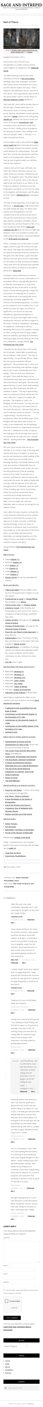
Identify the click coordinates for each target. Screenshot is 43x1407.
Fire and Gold (10, 826)
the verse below (28, 78)
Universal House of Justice (15, 629)
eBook (23, 602)
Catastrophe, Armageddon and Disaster (21, 756)
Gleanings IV (19, 674)
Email (5, 1274)
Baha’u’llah (17, 270)
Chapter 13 (14, 565)
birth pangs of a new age (18, 239)
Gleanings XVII (19, 677)
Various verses (11, 577)
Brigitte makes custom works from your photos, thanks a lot (24, 51)
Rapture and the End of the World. (18, 814)
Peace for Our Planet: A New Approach (20, 632)
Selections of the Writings (15, 692)
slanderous (7, 119)
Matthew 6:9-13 (23, 195)
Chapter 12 (14, 559)
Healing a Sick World (22, 837)
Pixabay (29, 52)
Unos (19, 1403)
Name (5, 1266)
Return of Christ (11, 777)
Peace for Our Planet (13, 790)
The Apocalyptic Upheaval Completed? (20, 759)
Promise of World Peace (14, 626)
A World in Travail (12, 608)
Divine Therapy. (11, 823)
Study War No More (13, 853)
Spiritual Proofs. (11, 732)
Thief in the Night (12, 590)
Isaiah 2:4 (12, 848)
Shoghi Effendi (31, 599)
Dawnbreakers (11, 638)
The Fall (8, 662)
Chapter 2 (14, 574)
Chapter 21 (13, 568)
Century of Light (11, 620)
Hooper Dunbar (30, 605)
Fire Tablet (18, 683)
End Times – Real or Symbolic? (17, 796)
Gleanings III (19, 671)
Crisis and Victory (12, 647)
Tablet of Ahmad (20, 686)
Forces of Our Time (13, 605)
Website (6, 1282)
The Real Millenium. (12, 780)
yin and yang (19, 206)
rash (31, 122)
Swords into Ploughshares (15, 856)
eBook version (19, 644)
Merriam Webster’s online (13, 99)
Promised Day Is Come (14, 599)
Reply (13, 923)
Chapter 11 (14, 571)
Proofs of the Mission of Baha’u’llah (19, 833)
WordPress (31, 1403)
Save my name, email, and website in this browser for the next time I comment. (20, 1291)
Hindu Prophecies (12, 774)
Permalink (30, 920)
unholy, (15, 116)
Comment (6, 1238)
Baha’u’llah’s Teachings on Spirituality (19, 829)
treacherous (24, 122)
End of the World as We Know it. (18, 805)
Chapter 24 (17, 562)
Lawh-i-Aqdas (19, 680)
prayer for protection (22, 689)
